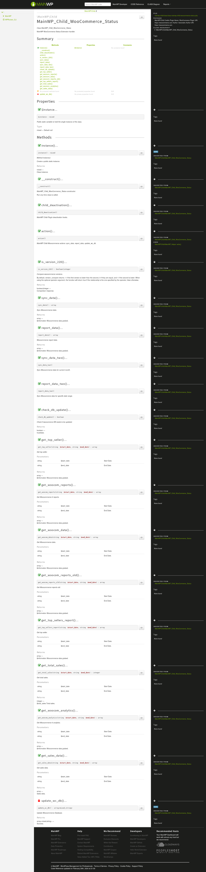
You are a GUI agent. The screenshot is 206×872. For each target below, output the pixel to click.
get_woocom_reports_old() (50, 79)
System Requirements (85, 846)
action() (43, 55)
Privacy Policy (113, 866)
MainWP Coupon (110, 849)
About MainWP (56, 853)
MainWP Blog (56, 835)
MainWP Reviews (110, 835)
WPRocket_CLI (11, 19)
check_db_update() (47, 69)
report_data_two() (47, 67)
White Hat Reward (110, 842)
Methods (55, 45)
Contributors (108, 846)
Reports (166, 4)
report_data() (45, 62)
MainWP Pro (55, 839)
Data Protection (57, 846)
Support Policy (137, 866)
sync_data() (44, 60)
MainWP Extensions (58, 842)
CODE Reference (137, 4)
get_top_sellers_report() (49, 81)
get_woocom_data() (47, 76)
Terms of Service (100, 866)
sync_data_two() (46, 64)
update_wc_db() (46, 94)
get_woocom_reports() (48, 74)
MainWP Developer (120, 4)
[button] (141, 17)
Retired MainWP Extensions (87, 853)
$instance (78, 48)
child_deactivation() (47, 52)
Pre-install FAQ (83, 835)
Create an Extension (138, 846)
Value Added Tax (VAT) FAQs (88, 857)
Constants (127, 45)
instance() (43, 48)
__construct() (45, 50)
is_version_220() (46, 57)
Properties (91, 45)
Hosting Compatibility (85, 849)
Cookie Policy (125, 866)
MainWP (8, 16)
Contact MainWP (83, 842)
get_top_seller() (46, 72)
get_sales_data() (46, 88)
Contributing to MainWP (139, 835)
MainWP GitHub (136, 842)
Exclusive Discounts (111, 839)
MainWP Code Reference (46, 4)
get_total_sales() (46, 83)
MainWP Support (83, 839)
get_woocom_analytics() (49, 86)
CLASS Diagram (153, 4)
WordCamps (108, 857)
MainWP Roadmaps (58, 849)
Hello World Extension (138, 849)
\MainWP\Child (89, 11)
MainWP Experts (136, 853)
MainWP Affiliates (110, 853)
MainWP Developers (138, 839)
